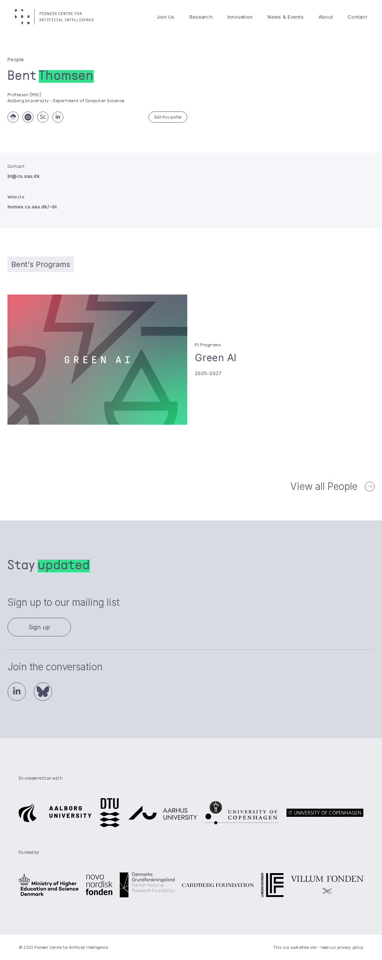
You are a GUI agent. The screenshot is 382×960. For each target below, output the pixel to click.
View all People (323, 486)
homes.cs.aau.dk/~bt (32, 207)
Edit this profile (167, 117)
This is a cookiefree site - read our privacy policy (318, 947)
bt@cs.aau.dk (23, 176)
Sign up (39, 627)
